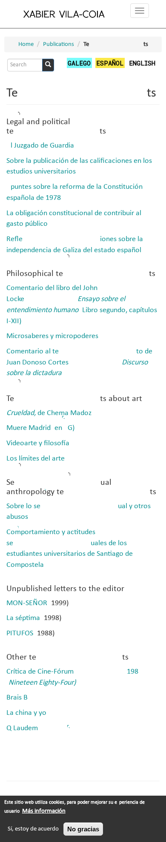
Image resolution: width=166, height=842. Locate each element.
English (142, 63)
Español (109, 63)
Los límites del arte (35, 459)
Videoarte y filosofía (37, 443)
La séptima (23, 618)
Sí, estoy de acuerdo (33, 829)
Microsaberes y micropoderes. (53, 336)
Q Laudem (22, 728)
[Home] (64, 14)
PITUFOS (19, 633)
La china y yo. (27, 713)
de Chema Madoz (49, 413)
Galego (79, 63)
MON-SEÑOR (26, 603)
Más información (44, 811)
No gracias (83, 829)
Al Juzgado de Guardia (40, 146)
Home (26, 44)
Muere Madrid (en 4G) (40, 428)
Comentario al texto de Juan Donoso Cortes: (79, 362)
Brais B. (18, 698)
